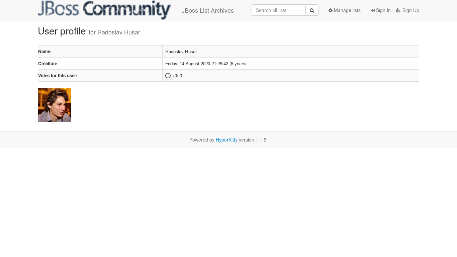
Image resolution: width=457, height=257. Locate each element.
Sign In (383, 10)
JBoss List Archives (208, 10)
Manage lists (347, 10)
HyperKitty (227, 139)
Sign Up (410, 10)
